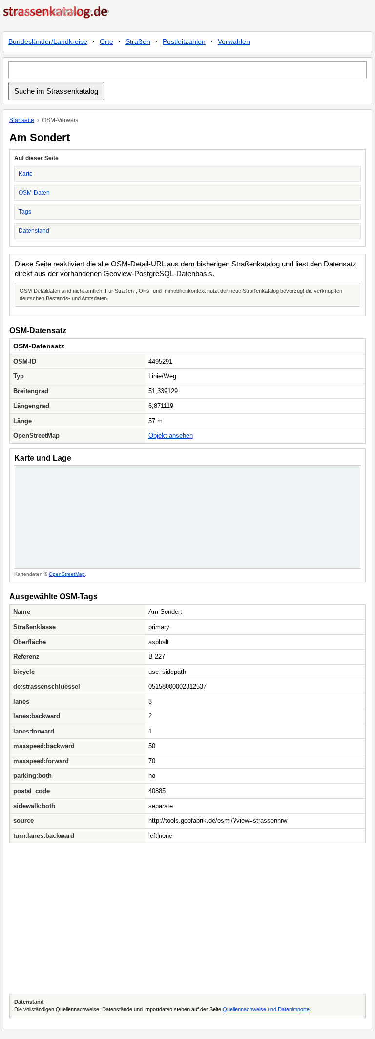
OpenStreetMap (67, 574)
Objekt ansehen (170, 435)
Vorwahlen (234, 41)
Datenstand (34, 230)
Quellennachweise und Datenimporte (266, 1009)
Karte (26, 173)
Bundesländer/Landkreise (47, 41)
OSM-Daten (34, 192)
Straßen (137, 41)
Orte (106, 41)
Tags (25, 211)
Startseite (21, 120)
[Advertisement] (187, 918)
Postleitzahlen (184, 41)
